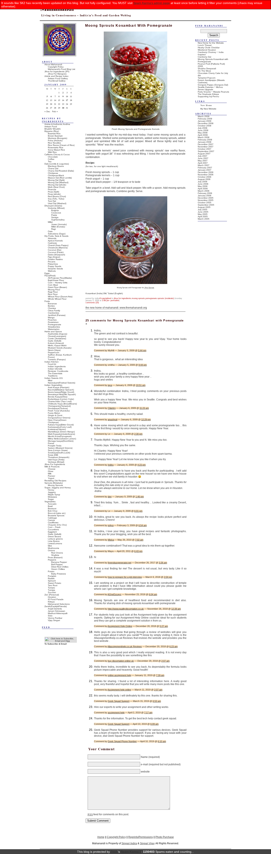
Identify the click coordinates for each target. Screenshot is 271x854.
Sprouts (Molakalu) (166, 298)
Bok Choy (52, 511)
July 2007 (202, 156)
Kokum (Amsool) (56, 343)
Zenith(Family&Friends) (55, 606)
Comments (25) (92, 303)
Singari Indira (129, 843)
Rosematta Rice (55, 147)
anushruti (112, 419)
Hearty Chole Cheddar (209, 47)
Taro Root (52, 585)
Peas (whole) (54, 194)
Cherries (52, 308)
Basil (50, 506)
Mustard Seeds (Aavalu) (59, 348)
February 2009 (205, 119)
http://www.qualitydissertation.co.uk (126, 609)
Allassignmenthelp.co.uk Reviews (125, 646)
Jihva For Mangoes (57, 74)
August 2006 (204, 179)
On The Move (204, 71)
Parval (51, 443)
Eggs (47, 273)
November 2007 (205, 146)
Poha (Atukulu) (55, 140)
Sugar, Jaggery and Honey (57, 487)
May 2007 (202, 160)
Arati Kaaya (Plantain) (58, 387)
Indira (110, 465)
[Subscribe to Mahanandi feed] (60, 641)
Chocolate (53, 157)
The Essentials (55, 373)
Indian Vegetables (53, 385)
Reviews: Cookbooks (58, 371)
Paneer (51, 476)
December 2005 (205, 198)
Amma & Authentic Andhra (57, 124)
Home (100, 837)
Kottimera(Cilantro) (57, 429)
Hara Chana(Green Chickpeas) (57, 421)
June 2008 (203, 130)
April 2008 (203, 135)
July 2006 (202, 181)
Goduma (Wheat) (56, 208)
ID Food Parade (56, 599)
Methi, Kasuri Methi (57, 345)
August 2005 (204, 207)
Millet (50, 222)
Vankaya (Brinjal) (56, 462)
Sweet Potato (54, 583)
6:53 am (157, 701)
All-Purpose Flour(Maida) (60, 278)
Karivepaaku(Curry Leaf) (60, 427)
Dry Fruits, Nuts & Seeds (56, 236)
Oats (50, 231)
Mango (51, 317)
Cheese (51, 469)
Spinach (52, 581)
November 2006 (205, 174)
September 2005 (206, 205)
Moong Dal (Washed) (58, 182)
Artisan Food (50, 126)
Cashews (52, 243)
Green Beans (54, 536)
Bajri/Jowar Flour (56, 280)
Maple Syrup (54, 494)
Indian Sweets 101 (53, 378)
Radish (51, 578)
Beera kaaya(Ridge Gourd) (61, 392)
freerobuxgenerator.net (119, 562)
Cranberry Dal (204, 57)
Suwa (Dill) (53, 455)
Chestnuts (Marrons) (58, 247)
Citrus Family (54, 310)
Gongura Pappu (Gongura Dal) (213, 85)
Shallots (55, 555)
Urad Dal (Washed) (57, 203)
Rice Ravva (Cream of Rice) (61, 145)
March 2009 (203, 116)
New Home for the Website (211, 43)
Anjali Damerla (55, 609)
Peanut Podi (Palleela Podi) (211, 64)
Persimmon (53, 322)
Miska (111, 539)
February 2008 (205, 139)
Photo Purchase (164, 837)
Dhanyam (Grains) (53, 206)
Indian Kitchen (51, 362)
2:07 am (165, 661)
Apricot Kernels (55, 240)
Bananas (52, 303)
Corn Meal (53, 285)
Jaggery (52, 492)
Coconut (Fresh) (56, 252)
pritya (110, 525)
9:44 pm (142, 365)
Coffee (51, 159)
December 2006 (205, 172)
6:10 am (162, 741)
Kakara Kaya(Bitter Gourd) (61, 425)
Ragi (53, 229)
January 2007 (204, 170)
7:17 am (148, 712)
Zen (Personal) (51, 595)
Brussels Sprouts (56, 515)
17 (67, 100)
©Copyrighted (105, 298)
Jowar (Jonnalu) (59, 224)
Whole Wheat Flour (57, 299)
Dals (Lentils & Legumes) (56, 164)
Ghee (50, 471)
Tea (49, 161)
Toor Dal (52, 201)
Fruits (47, 301)
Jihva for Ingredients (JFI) (56, 71)
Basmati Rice (54, 133)
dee (110, 496)
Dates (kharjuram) (56, 254)
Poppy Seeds (54, 266)
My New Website (208, 109)
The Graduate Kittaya (208, 94)
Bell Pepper (57, 564)
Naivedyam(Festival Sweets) (61, 383)
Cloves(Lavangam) (57, 336)
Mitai (50, 380)
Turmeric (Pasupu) (57, 359)
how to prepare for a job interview (125, 577)
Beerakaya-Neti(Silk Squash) (62, 394)
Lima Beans (53, 541)
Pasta (54, 215)
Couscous (56, 213)
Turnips (51, 590)
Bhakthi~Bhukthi (52, 129)
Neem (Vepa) (54, 350)
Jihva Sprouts (149, 288)
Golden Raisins (55, 259)
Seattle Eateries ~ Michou (210, 87)
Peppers (52, 560)
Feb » (55, 111)
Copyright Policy (56, 67)
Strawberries (54, 327)
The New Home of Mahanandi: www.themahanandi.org (116, 307)
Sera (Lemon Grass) (58, 450)
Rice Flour (53, 294)
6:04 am (153, 594)
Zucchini (52, 592)
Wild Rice (52, 152)
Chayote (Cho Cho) (57, 525)
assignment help (116, 712)
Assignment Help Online (120, 626)
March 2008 (203, 137)
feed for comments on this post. (108, 814)
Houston (52, 597)
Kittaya (51, 602)
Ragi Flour (53, 292)
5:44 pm (142, 350)
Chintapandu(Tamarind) (59, 406)
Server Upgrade (205, 89)
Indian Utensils (55, 369)
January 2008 (204, 142)
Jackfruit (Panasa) (56, 315)
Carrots (51, 520)
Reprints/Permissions (140, 837)
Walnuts (52, 271)
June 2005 (203, 212)
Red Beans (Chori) (57, 196)
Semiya (54, 217)
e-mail (144, 764)
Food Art (52, 364)
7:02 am (139, 539)
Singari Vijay (147, 843)
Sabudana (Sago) (56, 234)
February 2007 (205, 167)
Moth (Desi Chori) (56, 187)
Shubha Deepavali (207, 68)
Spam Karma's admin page (151, 3)
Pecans (51, 261)
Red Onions (57, 553)
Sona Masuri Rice (56, 150)
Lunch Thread (205, 45)
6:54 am (142, 525)
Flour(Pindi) (49, 275)
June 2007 (203, 158)
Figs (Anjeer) (54, 257)
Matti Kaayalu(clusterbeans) (61, 434)
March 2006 (203, 191)
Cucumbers (53, 529)
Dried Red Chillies (59, 567)
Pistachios (53, 264)
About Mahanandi (53, 64)
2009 (200, 66)
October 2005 (204, 202)
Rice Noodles (54, 143)
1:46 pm (140, 496)
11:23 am (144, 408)
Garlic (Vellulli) (54, 341)
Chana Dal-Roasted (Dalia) (61, 171)
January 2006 (204, 195)
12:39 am (176, 609)
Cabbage (52, 518)
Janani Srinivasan (56, 611)
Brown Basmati (55, 136)
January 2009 (204, 121)
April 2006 (203, 188)
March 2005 (203, 219)
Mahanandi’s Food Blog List (61, 69)
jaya (110, 385)
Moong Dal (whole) (57, 185)
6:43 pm (138, 551)
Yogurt (51, 478)
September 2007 (206, 151)
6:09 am (154, 724)
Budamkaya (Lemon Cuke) (61, 399)
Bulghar (55, 210)
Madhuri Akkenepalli (57, 613)
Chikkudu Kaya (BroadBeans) (62, 404)
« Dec (47, 111)
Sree (50, 616)
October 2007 (204, 149)
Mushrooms (53, 548)
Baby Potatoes (58, 574)
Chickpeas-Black (56, 175)
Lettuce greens (55, 539)
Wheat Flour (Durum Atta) (60, 296)
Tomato (51, 588)
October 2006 (204, 177)
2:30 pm (138, 434)
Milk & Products (51, 466)
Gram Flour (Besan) (57, 287)
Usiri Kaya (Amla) (56, 459)
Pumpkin (52, 576)
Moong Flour (54, 289)
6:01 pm (138, 511)
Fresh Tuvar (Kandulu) (59, 411)
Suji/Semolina (58, 220)
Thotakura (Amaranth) (58, 457)
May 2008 (202, 132)
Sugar (51, 499)
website (145, 771)
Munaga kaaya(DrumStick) (60, 441)
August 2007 (204, 153)
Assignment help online (119, 689)
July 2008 (202, 128)
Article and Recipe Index (56, 76)
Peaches (52, 320)
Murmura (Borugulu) (57, 138)
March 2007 (203, 165)
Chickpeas (53, 173)
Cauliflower (53, 522)
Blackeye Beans (56, 166)
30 (63, 107)
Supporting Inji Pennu (208, 96)
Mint (50, 546)
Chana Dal (53, 168)
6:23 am (173, 646)
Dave (114, 851)
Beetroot (52, 508)
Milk (49, 473)
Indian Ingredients (57, 366)
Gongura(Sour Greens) (59, 418)
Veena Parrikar (55, 618)
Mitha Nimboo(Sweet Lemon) (62, 438)
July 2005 (202, 209)
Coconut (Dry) (54, 250)
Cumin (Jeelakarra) (57, 338)
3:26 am (163, 562)
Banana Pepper (59, 562)
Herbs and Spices (53, 331)
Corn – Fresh (54, 527)
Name (144, 757)
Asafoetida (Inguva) (57, 334)
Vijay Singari (54, 620)
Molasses (52, 497)
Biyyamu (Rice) (51, 131)
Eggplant (52, 532)
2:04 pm (168, 577)
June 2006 (203, 184)
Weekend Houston (207, 50)
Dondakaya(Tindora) (58, 408)
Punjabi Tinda (54, 445)
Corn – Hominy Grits (57, 282)
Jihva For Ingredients (122, 298)
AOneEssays (114, 594)
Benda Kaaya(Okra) (57, 397)
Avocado (52, 504)
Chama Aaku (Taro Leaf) (60, 401)
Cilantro (112, 408)
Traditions (52, 376)
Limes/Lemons (55, 543)
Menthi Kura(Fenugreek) (60, 436)
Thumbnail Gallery (56, 81)
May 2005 (202, 214)
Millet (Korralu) (58, 227)
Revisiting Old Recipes (55, 480)
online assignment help (119, 675)
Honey (51, 490)
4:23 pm (141, 465)
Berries (51, 306)
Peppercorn (53, 352)
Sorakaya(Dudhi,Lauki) (59, 452)
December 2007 (205, 144)
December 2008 (205, 123)
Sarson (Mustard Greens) (60, 448)
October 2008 (204, 126)
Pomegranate (151, 298)
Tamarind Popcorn (207, 78)
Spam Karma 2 (131, 851)
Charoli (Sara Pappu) (58, 245)
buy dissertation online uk (121, 661)
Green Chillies (58, 569)
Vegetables (49, 501)
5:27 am (164, 626)
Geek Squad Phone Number (122, 741)
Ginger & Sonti (55, 415)
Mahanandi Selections (59, 604)
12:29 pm (146, 419)
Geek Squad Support (118, 701)
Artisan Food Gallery (58, 78)
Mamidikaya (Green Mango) (61, 431)
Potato (51, 571)
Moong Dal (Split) (56, 180)
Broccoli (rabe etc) (56, 513)
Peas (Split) (53, 192)
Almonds (52, 238)
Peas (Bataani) (55, 557)
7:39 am (160, 675)
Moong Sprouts (138, 298)
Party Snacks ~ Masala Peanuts (213, 92)
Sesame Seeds (55, 268)
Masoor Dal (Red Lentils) (60, 178)
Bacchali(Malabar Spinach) (61, 390)
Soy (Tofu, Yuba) (56, 199)
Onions (51, 550)
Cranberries (53, 313)
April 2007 (203, 163)
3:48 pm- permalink (110, 300)
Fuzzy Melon (54, 413)
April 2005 (203, 216)
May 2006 (202, 186)
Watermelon (53, 329)
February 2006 (205, 193)
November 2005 (205, 200)
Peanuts (52, 189)
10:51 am (140, 385)
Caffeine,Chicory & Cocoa (57, 154)
